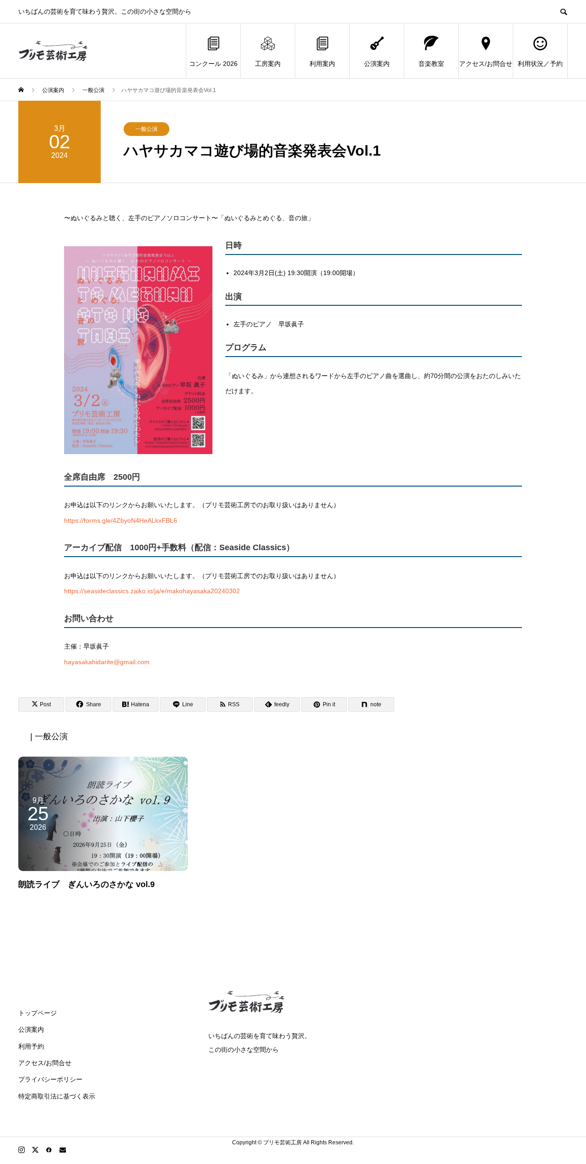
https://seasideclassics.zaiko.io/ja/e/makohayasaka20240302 (152, 591)
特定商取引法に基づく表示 (56, 1096)
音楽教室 (431, 63)
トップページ (37, 1013)
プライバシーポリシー (50, 1079)
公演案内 (377, 63)
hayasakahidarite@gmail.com (107, 662)
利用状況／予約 (540, 63)
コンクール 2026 (213, 63)
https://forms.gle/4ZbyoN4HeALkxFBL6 (120, 520)
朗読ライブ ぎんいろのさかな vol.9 (86, 884)
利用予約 (31, 1046)
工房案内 (268, 63)
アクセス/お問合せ (485, 63)
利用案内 (322, 63)
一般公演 (146, 129)
